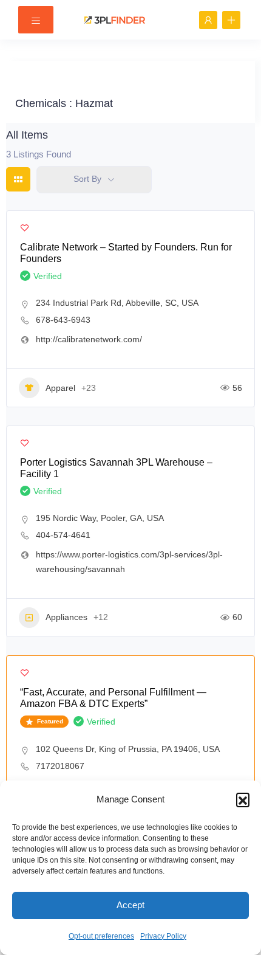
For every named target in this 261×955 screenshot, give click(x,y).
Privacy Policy (163, 936)
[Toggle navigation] (35, 19)
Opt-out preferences (101, 936)
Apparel (60, 388)
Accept (130, 905)
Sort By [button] (87, 179)
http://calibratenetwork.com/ (89, 339)
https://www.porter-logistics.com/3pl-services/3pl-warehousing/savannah (129, 562)
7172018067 (60, 766)
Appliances (66, 617)
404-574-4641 (63, 535)
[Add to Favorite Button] (24, 227)
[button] (243, 799)
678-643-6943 (63, 320)
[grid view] (18, 179)
